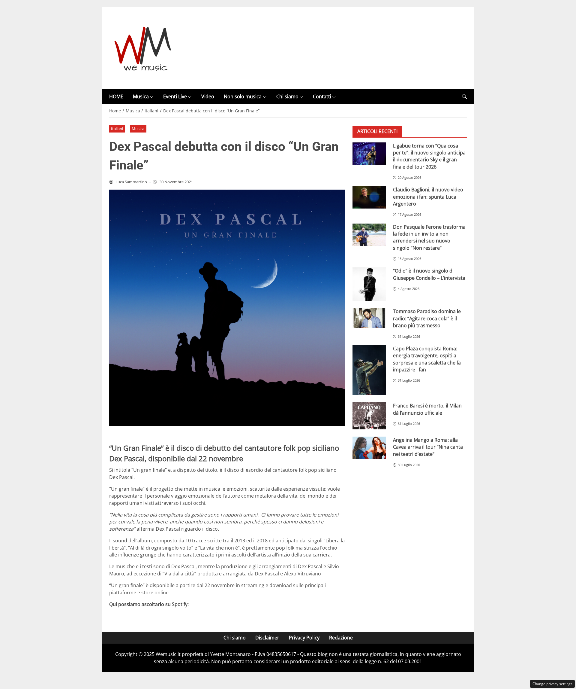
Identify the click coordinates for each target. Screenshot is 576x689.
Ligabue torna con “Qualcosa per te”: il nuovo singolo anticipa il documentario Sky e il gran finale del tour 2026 (429, 156)
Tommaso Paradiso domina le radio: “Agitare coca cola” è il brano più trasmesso (427, 318)
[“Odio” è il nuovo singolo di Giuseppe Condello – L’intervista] (369, 284)
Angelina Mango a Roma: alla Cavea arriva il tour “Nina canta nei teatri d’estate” (428, 447)
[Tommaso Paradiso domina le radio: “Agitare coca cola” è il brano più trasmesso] (369, 318)
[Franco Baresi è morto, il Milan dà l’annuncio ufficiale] (369, 415)
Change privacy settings (552, 683)
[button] (464, 96)
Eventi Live (175, 96)
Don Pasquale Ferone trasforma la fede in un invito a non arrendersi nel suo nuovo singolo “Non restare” (429, 237)
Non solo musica (243, 96)
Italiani (117, 128)
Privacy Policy (304, 637)
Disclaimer (267, 637)
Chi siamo (287, 96)
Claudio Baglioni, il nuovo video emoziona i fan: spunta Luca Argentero (428, 196)
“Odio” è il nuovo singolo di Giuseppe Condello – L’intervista (429, 274)
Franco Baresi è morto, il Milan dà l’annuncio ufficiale (427, 409)
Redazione (341, 637)
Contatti (322, 96)
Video (207, 96)
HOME (116, 96)
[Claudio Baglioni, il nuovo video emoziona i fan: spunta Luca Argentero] (369, 197)
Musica (141, 96)
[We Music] (143, 47)
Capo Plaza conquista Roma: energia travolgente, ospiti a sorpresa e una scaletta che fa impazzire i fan (427, 359)
